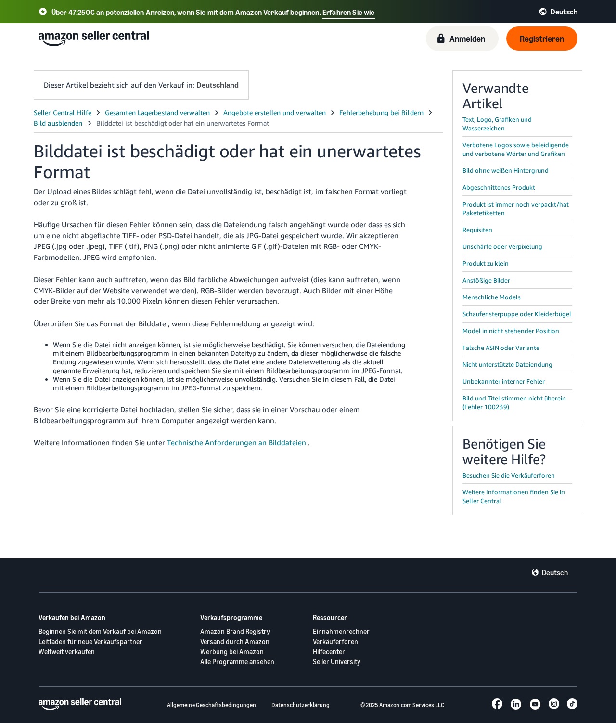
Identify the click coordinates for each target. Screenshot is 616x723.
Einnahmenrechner (341, 631)
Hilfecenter (329, 651)
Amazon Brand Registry (235, 631)
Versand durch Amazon (235, 641)
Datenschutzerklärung (300, 705)
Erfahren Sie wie (348, 12)
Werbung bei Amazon (232, 651)
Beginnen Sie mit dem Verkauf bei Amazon (100, 631)
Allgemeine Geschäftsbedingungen (211, 705)
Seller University (336, 662)
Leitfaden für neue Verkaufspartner (90, 641)
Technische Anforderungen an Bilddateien (236, 442)
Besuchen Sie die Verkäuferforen (508, 475)
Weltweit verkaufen (66, 651)
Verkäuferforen (335, 641)
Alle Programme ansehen (237, 662)
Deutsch (555, 572)
